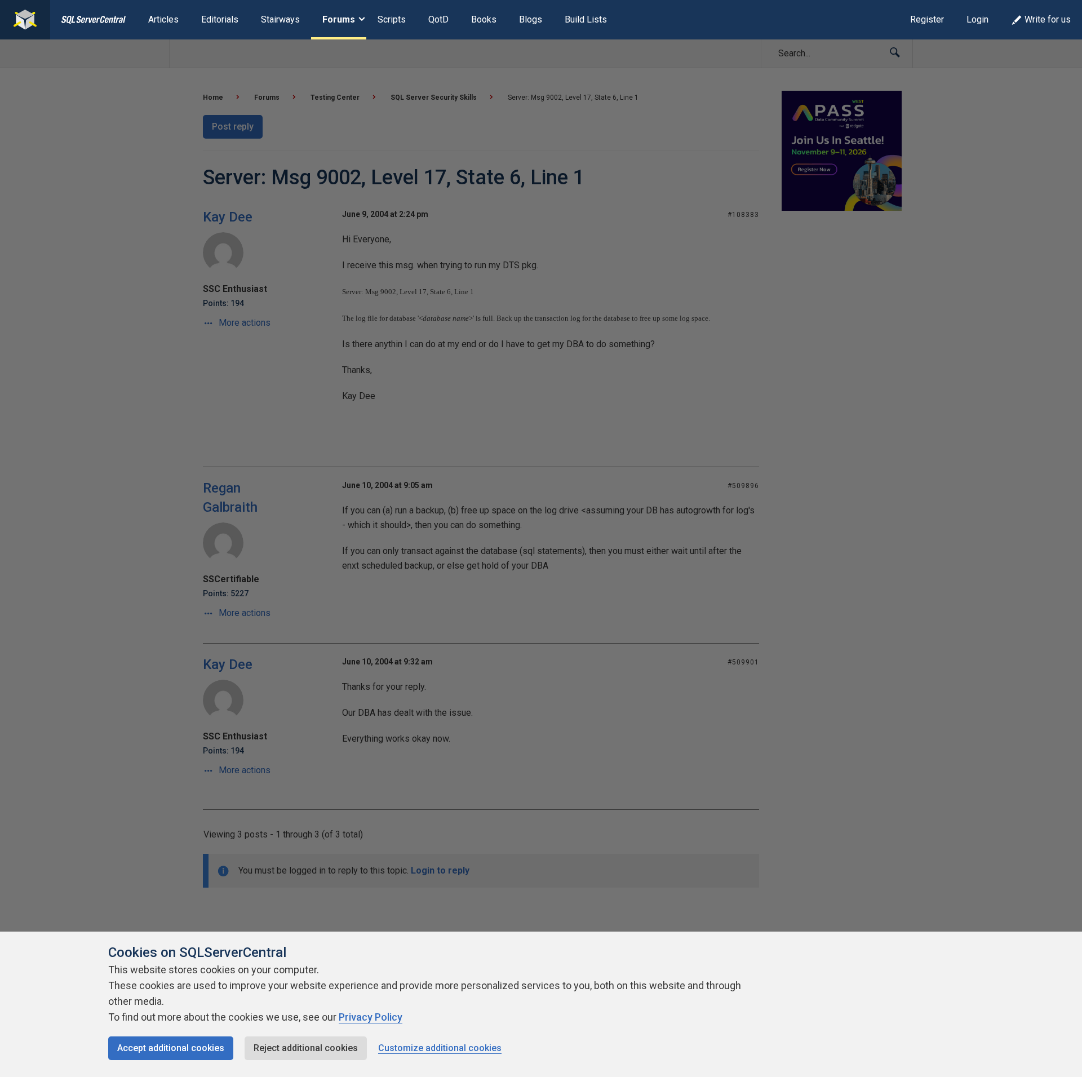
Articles (163, 19)
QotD (438, 19)
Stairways (280, 19)
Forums (338, 19)
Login (977, 19)
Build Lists (586, 19)
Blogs (530, 19)
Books (483, 19)
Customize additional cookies (440, 1048)
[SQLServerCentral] (25, 19)
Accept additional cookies (170, 1048)
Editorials (219, 19)
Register (927, 19)
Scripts (392, 19)
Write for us (1048, 19)
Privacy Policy (370, 1017)
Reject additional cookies (306, 1048)
